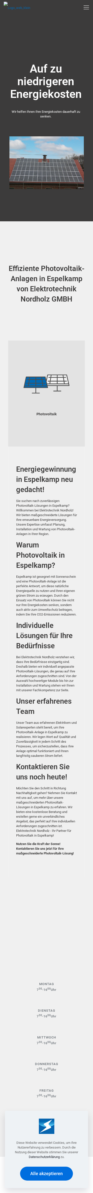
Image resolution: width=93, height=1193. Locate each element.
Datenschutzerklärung (44, 1157)
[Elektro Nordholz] (17, 7)
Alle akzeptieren (46, 1173)
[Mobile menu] (86, 7)
